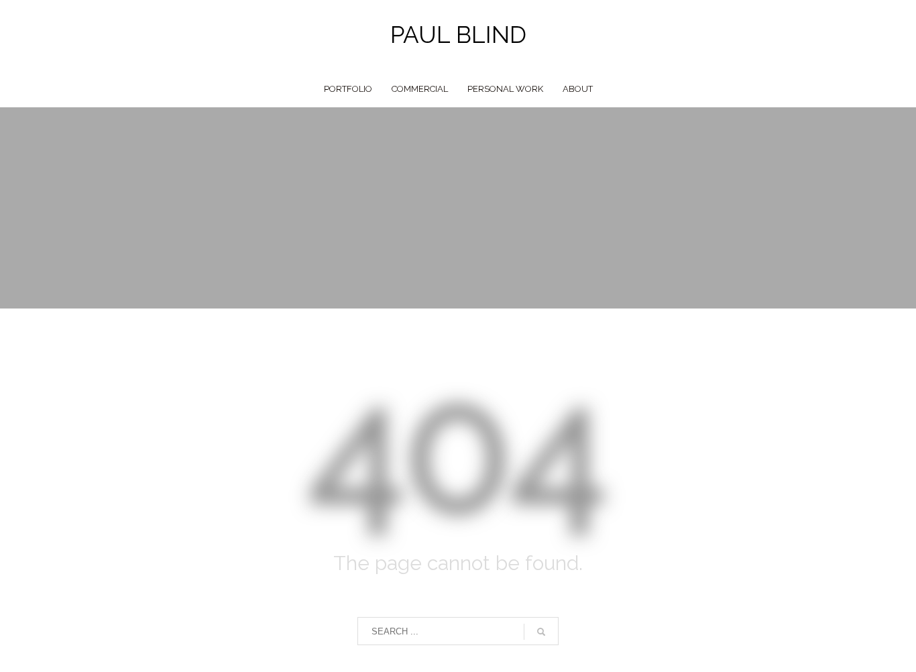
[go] (541, 632)
